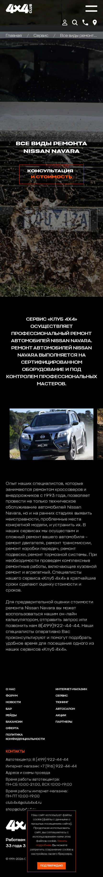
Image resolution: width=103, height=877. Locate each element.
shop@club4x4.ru (21, 809)
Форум (11, 695)
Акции (61, 715)
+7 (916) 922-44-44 (58, 766)
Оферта (12, 728)
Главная (14, 36)
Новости (13, 702)
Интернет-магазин (71, 689)
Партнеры (64, 722)
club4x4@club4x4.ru (24, 802)
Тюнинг (62, 702)
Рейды (11, 715)
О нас (10, 689)
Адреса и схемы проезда (28, 773)
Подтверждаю (51, 865)
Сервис (41, 36)
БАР (9, 709)
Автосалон (65, 709)
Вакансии (14, 722)
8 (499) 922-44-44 (51, 759)
